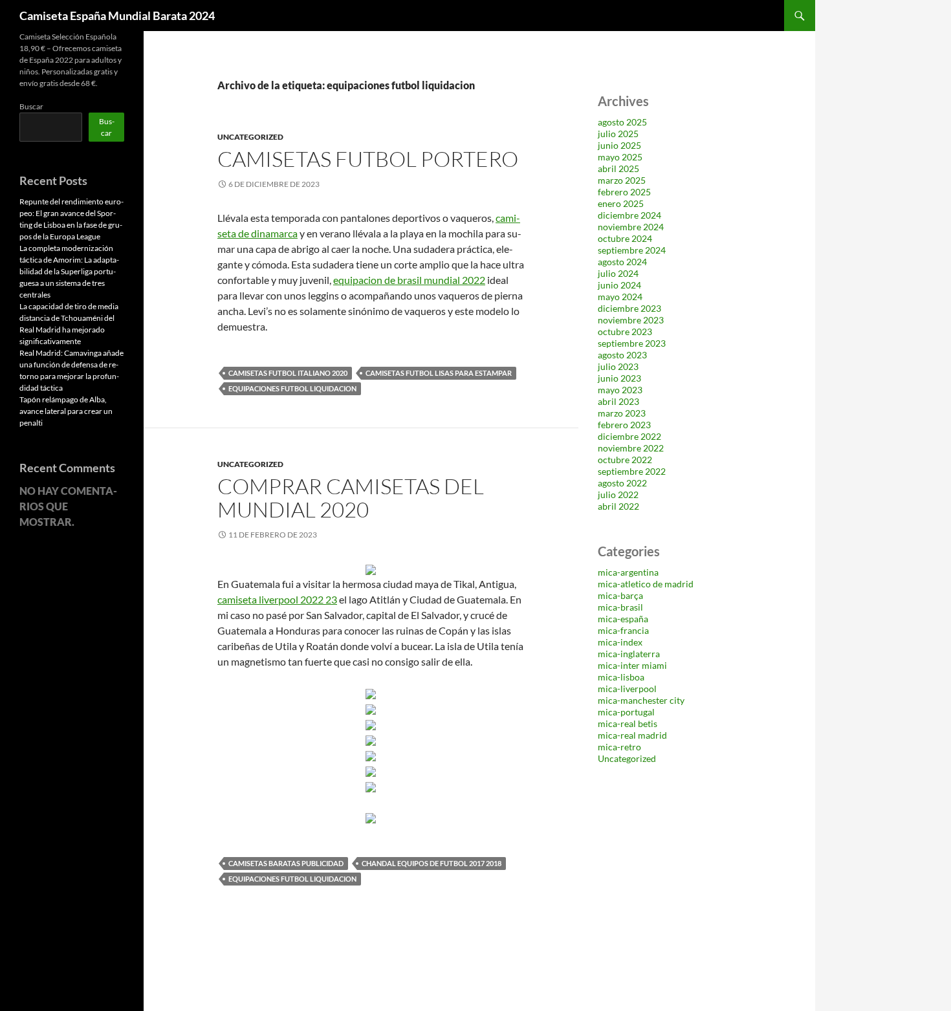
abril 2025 (618, 168)
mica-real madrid (632, 735)
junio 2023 (619, 378)
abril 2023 (618, 401)
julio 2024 (618, 273)
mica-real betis (627, 723)
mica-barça (620, 595)
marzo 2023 (622, 413)
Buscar (31, 106)
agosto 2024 (622, 261)
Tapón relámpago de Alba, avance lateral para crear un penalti (66, 411)
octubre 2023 (625, 331)
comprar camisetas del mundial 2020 (350, 498)
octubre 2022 (625, 459)
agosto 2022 (622, 482)
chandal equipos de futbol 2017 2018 (431, 863)
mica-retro (619, 746)
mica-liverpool (627, 688)
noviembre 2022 (631, 447)
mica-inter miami (632, 665)
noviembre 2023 (631, 319)
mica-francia (623, 630)
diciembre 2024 (629, 215)
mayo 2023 (620, 389)
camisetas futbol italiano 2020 (287, 373)
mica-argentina (628, 572)
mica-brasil (620, 607)
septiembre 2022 (632, 471)
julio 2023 (618, 366)
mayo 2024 (620, 296)
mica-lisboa (621, 676)
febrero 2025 (624, 191)
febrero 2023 (624, 424)
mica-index (620, 641)
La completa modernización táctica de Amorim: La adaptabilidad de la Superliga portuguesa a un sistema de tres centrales (69, 271)
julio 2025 (618, 133)
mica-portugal (626, 711)
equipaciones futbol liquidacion (292, 388)
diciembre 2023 (629, 308)
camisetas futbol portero (367, 159)
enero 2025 (621, 203)
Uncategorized (250, 137)
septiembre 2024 (632, 250)
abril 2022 (618, 506)
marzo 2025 (622, 180)
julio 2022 (618, 494)
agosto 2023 (622, 354)
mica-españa (623, 618)
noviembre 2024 (631, 226)
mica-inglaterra (629, 653)
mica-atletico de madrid (646, 583)
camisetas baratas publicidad (286, 863)
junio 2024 (619, 284)
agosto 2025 (622, 121)
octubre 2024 (625, 238)
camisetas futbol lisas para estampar (439, 373)
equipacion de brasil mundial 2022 (409, 280)
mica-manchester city (641, 700)
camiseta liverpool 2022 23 (277, 599)
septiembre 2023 (632, 343)
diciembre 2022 (629, 436)
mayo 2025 (620, 156)
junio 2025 (619, 145)
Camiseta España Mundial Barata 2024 (117, 15)
